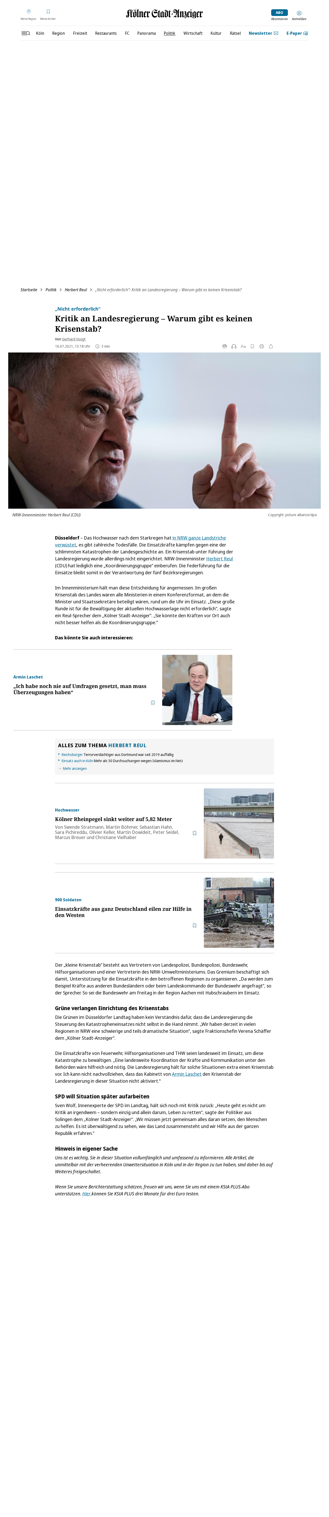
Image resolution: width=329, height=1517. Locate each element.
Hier (87, 1193)
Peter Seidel (165, 832)
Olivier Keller (101, 832)
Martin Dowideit (134, 832)
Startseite (29, 290)
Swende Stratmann (84, 827)
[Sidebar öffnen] (26, 33)
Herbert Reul (76, 290)
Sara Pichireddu (71, 832)
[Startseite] (164, 13)
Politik (51, 290)
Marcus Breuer (70, 837)
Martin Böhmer (121, 827)
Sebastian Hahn (156, 827)
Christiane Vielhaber (115, 837)
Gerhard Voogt (74, 339)
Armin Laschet (187, 1074)
